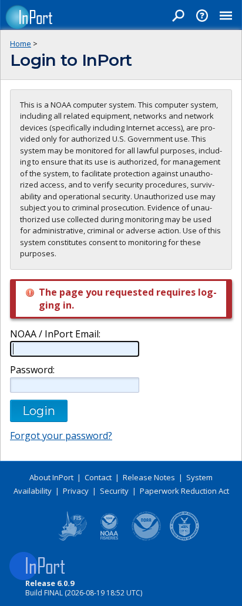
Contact (98, 477)
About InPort (51, 477)
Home (20, 43)
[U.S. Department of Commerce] (184, 538)
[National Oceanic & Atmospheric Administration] (147, 538)
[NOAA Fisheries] (109, 538)
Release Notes (149, 477)
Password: (32, 370)
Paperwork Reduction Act (184, 491)
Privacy (76, 491)
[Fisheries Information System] (71, 538)
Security (114, 491)
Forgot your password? (61, 435)
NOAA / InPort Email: (55, 334)
